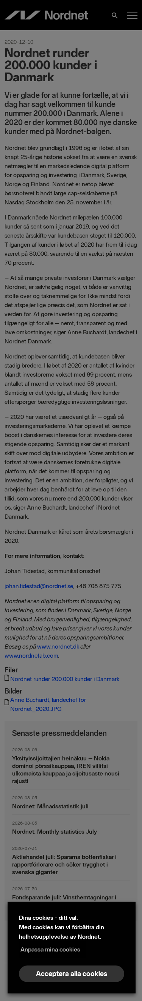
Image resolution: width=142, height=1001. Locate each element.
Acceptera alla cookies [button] (71, 974)
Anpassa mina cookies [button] (50, 949)
